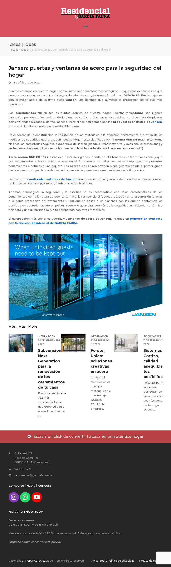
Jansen (156, 121)
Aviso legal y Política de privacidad (113, 560)
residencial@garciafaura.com (34, 475)
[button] (85, 26)
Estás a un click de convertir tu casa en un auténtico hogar (88, 436)
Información (46, 336)
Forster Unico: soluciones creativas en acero (101, 361)
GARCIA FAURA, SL (33, 560)
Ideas (24, 49)
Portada (14, 49)
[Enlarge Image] (85, 276)
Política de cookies (150, 560)
